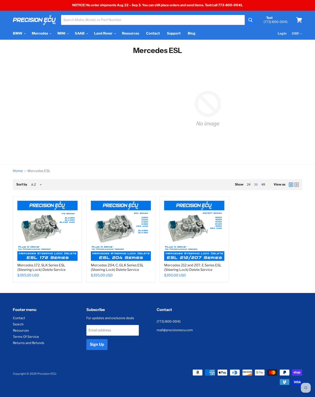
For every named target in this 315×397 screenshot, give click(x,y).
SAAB (80, 33)
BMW (18, 33)
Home (18, 171)
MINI (61, 33)
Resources (130, 33)
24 (248, 184)
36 (256, 184)
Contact (153, 33)
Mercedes (40, 33)
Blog (191, 33)
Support (174, 33)
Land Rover (103, 33)
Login (282, 33)
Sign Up (97, 344)
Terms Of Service (26, 337)
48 (263, 184)
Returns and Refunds (28, 343)
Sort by (21, 184)
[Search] (250, 20)
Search (18, 324)
